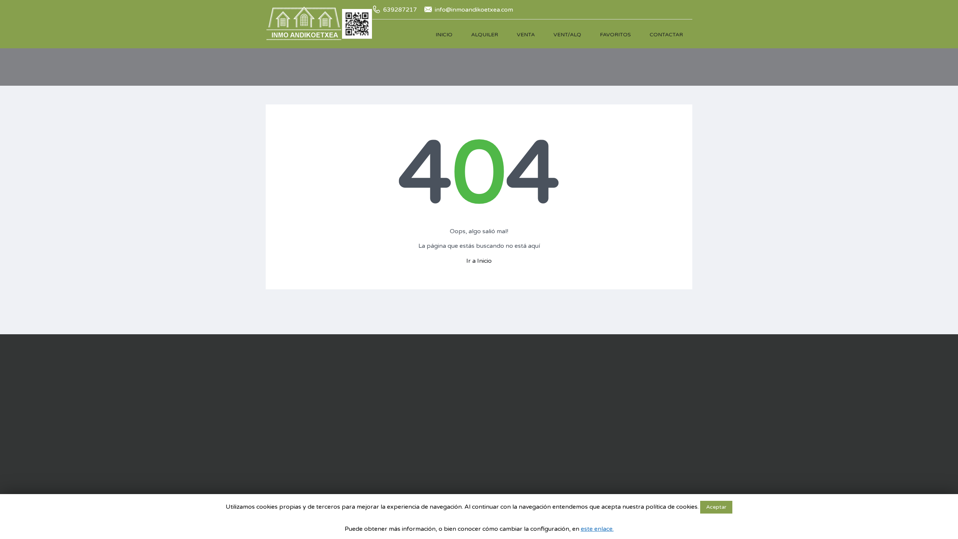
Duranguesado (366, 421)
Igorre (355, 431)
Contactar (666, 34)
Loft (435, 442)
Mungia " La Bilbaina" (374, 463)
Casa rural (442, 421)
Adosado (441, 379)
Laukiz (355, 442)
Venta (526, 34)
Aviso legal (607, 401)
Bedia (355, 400)
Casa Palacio (446, 410)
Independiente (448, 431)
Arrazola (358, 389)
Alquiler (484, 34)
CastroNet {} (661, 454)
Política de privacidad (621, 409)
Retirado (523, 389)
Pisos (436, 452)
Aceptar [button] (716, 507)
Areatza (357, 379)
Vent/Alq (567, 34)
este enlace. (597, 529)
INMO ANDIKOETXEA (622, 436)
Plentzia (357, 473)
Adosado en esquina (455, 389)
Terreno (439, 463)
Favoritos (615, 34)
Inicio (444, 34)
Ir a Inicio (479, 261)
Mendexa (359, 452)
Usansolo (359, 484)
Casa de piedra (448, 400)
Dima (354, 410)
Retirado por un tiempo (541, 400)
